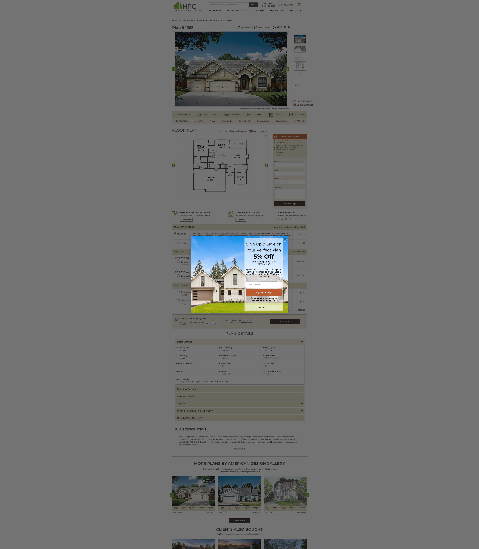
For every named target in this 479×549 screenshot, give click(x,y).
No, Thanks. (264, 307)
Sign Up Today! (263, 292)
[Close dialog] (285, 239)
